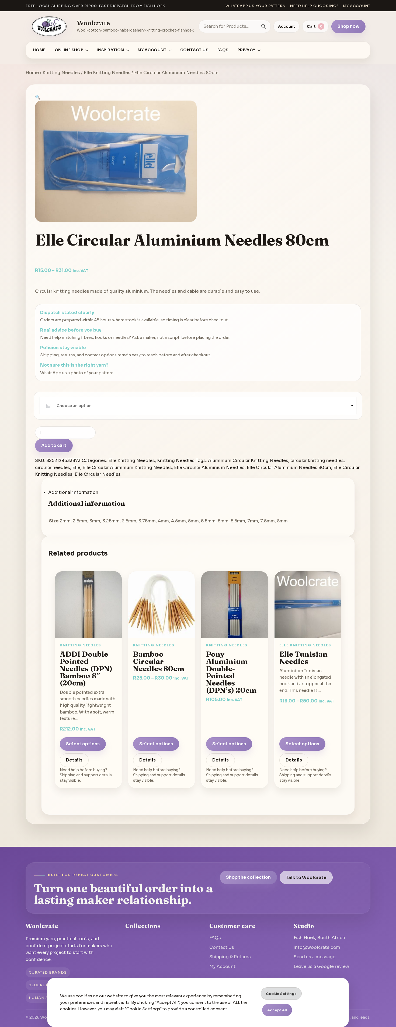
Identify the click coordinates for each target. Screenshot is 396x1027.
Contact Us (194, 50)
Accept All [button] (277, 1010)
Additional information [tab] (73, 492)
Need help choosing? (314, 6)
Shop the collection (248, 877)
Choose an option (74, 405)
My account (356, 6)
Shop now (348, 26)
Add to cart (54, 445)
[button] (37, 97)
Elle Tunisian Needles (303, 658)
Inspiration (110, 50)
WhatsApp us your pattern (255, 6)
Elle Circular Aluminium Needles (209, 467)
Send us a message (314, 957)
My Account (222, 966)
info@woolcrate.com (317, 947)
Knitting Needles (61, 72)
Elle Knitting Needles (107, 72)
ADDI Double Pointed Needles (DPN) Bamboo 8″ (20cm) (86, 669)
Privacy (246, 50)
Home (39, 50)
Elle (76, 467)
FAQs (222, 50)
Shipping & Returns (230, 957)
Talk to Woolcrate (306, 877)
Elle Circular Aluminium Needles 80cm (289, 467)
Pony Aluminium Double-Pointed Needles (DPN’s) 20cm (231, 672)
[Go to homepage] (49, 26)
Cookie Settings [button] (281, 993)
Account (286, 26)
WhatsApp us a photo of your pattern (76, 372)
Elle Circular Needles (98, 474)
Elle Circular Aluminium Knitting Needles (127, 467)
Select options (83, 744)
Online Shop (69, 50)
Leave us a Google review (321, 966)
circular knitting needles (317, 460)
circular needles (52, 467)
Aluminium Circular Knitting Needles (248, 460)
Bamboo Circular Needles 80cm (158, 661)
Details (74, 760)
